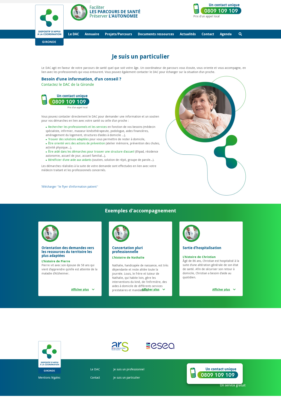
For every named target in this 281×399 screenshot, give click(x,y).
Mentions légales (49, 377)
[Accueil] (52, 25)
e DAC (96, 369)
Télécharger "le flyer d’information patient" (69, 186)
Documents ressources (156, 34)
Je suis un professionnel (128, 369)
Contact (208, 34)
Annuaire (92, 34)
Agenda (226, 34)
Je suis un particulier (126, 377)
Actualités (188, 34)
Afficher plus (80, 289)
